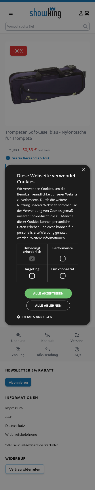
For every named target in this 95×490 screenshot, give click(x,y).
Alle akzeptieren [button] (48, 293)
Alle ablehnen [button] (48, 305)
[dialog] (47, 245)
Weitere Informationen (47, 238)
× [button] (83, 169)
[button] (34, 317)
